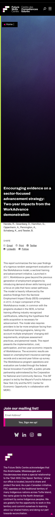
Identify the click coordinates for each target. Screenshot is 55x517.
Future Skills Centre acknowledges (26, 468)
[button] (51, 514)
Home (9, 24)
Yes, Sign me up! (28, 422)
